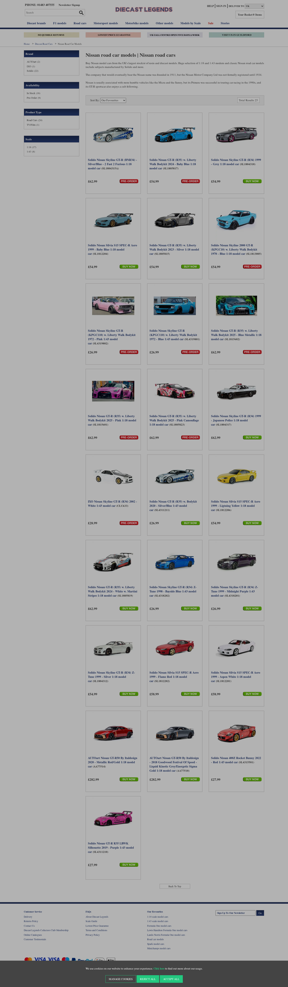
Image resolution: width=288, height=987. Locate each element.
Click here (158, 968)
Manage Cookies (121, 979)
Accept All (171, 979)
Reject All (148, 979)
